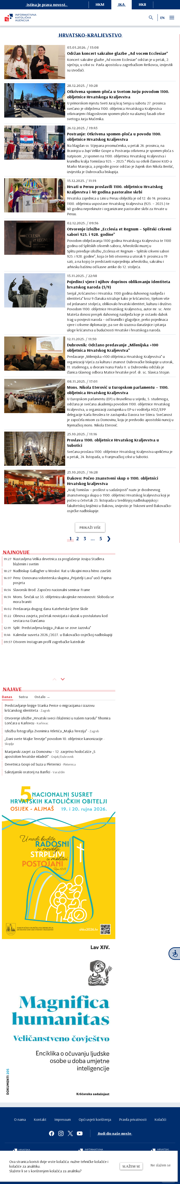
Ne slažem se (160, 1165)
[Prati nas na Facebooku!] (51, 1133)
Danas (7, 696)
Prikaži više (90, 527)
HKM (100, 4)
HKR (142, 4)
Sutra (23, 696)
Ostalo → (42, 696)
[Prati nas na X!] (70, 1133)
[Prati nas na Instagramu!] (61, 1133)
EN (162, 17)
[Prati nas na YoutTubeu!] (79, 1133)
